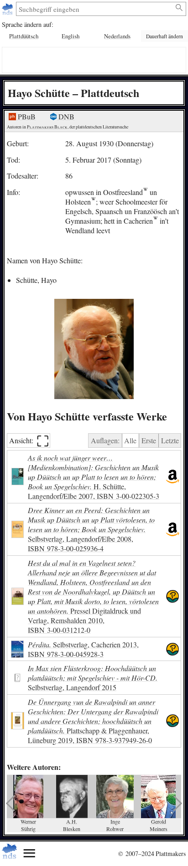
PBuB (26, 116)
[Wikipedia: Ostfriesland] (145, 192)
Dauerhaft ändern (164, 36)
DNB (65, 116)
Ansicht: (29, 440)
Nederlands (117, 36)
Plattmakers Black (47, 127)
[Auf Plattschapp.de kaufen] (172, 596)
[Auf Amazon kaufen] (172, 477)
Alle (130, 440)
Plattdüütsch (23, 36)
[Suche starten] (179, 8)
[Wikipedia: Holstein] (93, 201)
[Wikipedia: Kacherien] (155, 220)
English (70, 36)
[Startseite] (8, 9)
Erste (148, 440)
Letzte (170, 440)
